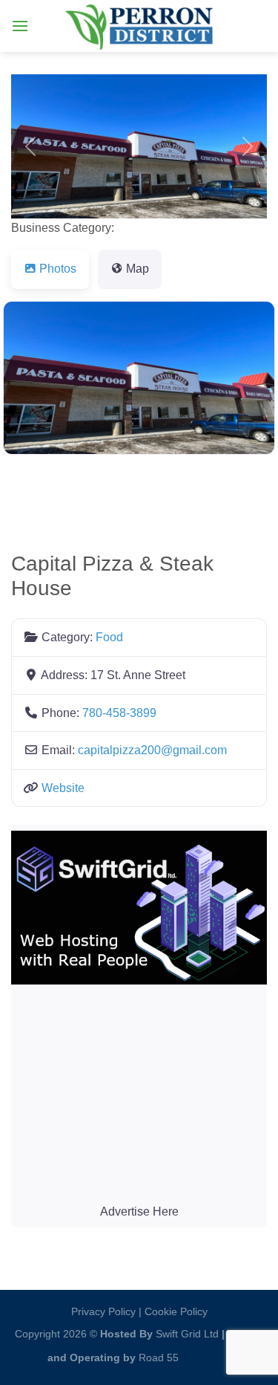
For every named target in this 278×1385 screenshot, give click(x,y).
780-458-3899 (119, 713)
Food (109, 637)
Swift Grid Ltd (186, 1334)
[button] (30, 146)
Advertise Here (139, 1211)
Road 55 (159, 1357)
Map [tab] (137, 268)
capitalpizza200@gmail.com (152, 750)
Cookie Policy (176, 1311)
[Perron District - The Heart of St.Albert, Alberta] (139, 26)
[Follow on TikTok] (218, 1354)
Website (63, 788)
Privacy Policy (103, 1311)
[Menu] (20, 25)
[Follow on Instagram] (194, 1354)
